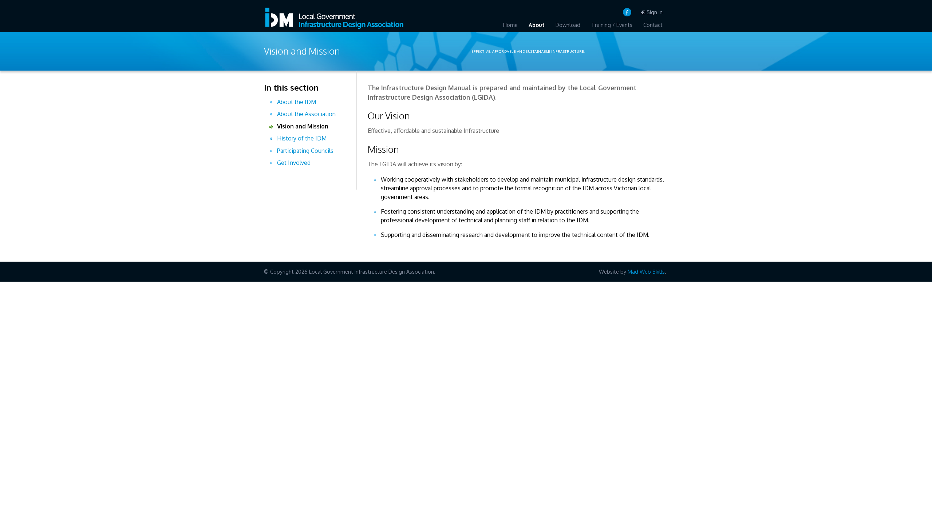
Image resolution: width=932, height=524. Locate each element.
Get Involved (294, 162)
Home (510, 24)
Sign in (654, 12)
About (537, 24)
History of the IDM (302, 138)
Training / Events (611, 24)
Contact (653, 24)
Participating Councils (305, 150)
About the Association (306, 114)
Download (568, 24)
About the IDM (296, 102)
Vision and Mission (302, 126)
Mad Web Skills (646, 271)
